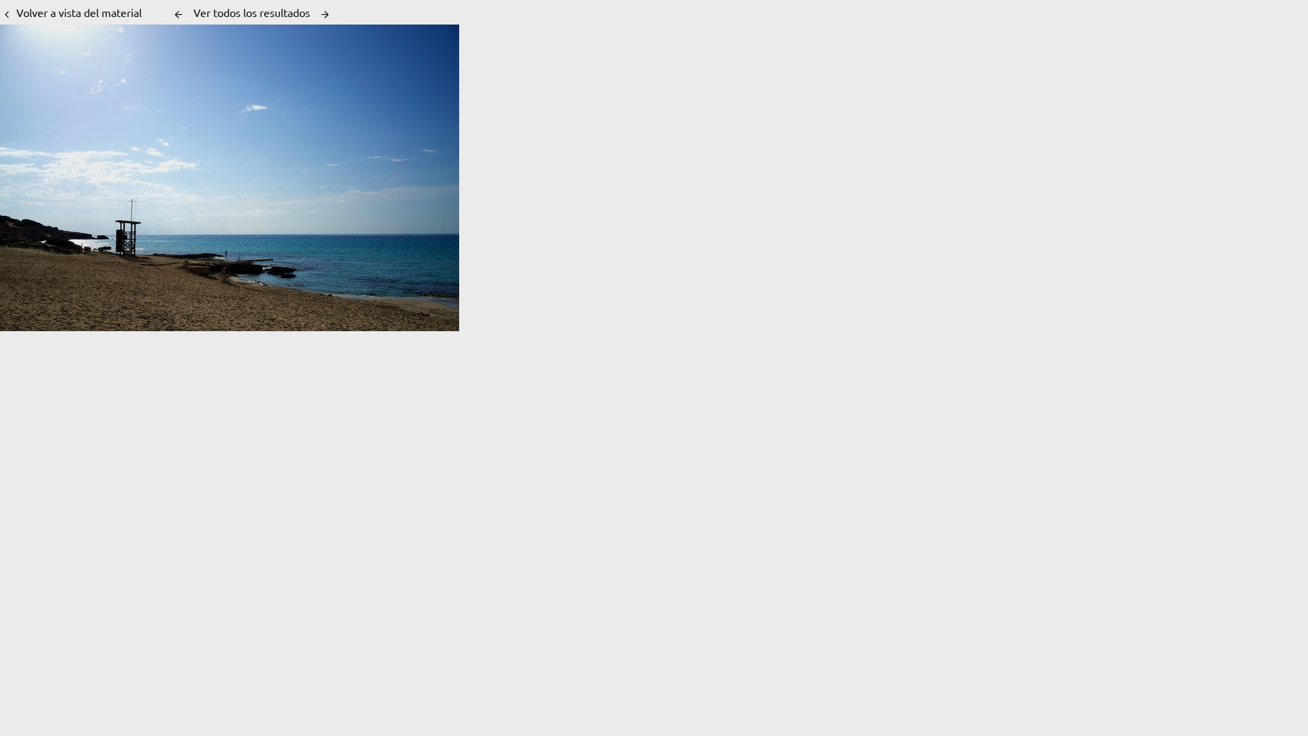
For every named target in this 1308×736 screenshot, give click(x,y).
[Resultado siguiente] (325, 14)
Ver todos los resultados (251, 12)
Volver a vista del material (79, 12)
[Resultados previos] (178, 14)
